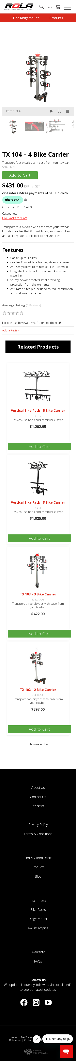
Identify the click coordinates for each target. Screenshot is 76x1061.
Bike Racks (38, 909)
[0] (4, 313)
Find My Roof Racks (38, 858)
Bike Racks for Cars (14, 218)
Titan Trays (38, 900)
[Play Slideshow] (51, 111)
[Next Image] (67, 75)
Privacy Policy (38, 824)
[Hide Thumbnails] (68, 111)
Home (14, 1037)
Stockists (38, 806)
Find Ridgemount (26, 18)
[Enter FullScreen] (60, 111)
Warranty (38, 952)
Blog (38, 876)
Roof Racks (26, 1037)
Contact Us (38, 797)
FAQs (38, 961)
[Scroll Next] (67, 127)
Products (56, 18)
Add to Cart (19, 175)
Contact (28, 1040)
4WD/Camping (38, 928)
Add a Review (10, 330)
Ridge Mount (38, 919)
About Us (38, 787)
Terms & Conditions (38, 834)
